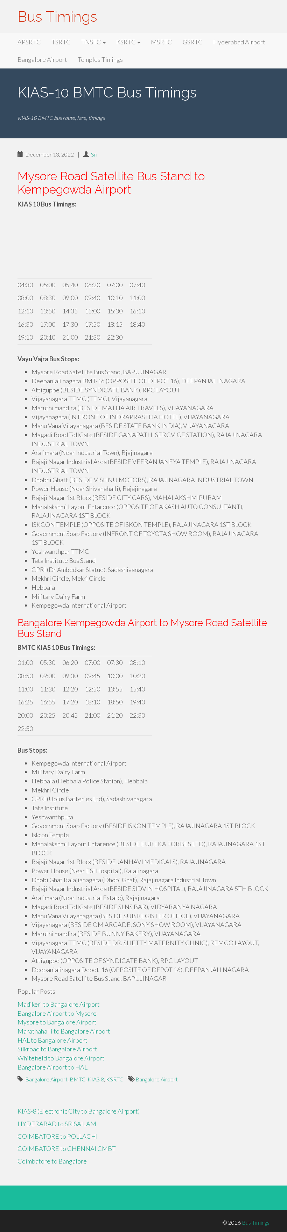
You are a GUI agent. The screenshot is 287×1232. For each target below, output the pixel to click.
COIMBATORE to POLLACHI (58, 1136)
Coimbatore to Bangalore (52, 1161)
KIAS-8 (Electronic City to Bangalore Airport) (79, 1111)
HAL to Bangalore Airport (53, 1040)
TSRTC (61, 42)
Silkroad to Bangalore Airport (57, 1049)
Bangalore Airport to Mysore (57, 1013)
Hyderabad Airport (239, 42)
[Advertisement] (143, 244)
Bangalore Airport (42, 59)
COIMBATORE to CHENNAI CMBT (67, 1148)
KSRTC (126, 42)
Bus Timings (57, 16)
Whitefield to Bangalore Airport (61, 1058)
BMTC (77, 1079)
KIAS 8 (96, 1079)
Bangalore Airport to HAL (53, 1067)
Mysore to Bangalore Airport (57, 1022)
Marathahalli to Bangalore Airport (64, 1031)
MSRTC (161, 42)
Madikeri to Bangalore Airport (59, 1004)
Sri (94, 154)
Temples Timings (100, 59)
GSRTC (193, 42)
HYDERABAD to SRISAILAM (57, 1124)
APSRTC (29, 42)
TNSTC (91, 42)
